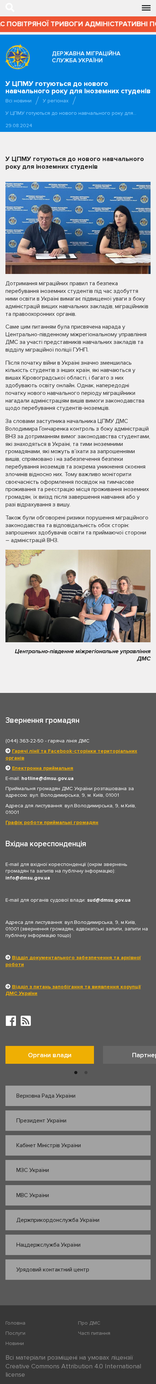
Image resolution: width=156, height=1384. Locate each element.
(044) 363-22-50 (24, 741)
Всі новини (18, 101)
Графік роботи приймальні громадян (51, 822)
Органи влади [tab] (49, 1055)
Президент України (41, 1120)
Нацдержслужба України (48, 1244)
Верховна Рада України (45, 1095)
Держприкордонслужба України (57, 1220)
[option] (54, 1056)
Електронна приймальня (42, 768)
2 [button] (86, 1073)
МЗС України (32, 1170)
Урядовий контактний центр (52, 1269)
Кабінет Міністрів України (48, 1145)
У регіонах (56, 101)
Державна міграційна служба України (86, 57)
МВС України (32, 1195)
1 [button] (75, 1073)
